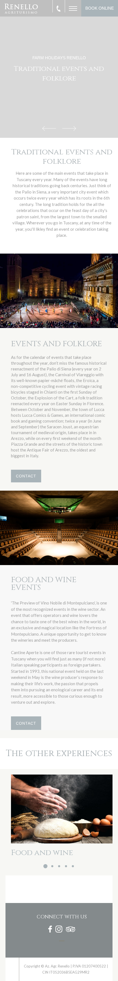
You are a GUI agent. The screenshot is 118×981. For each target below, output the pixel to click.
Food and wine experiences (42, 857)
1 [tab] (45, 866)
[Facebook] (50, 930)
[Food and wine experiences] (62, 809)
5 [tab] (72, 866)
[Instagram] (58, 930)
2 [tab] (52, 866)
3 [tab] (59, 866)
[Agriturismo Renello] (12, 969)
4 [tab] (66, 866)
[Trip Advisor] (70, 930)
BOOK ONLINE (99, 8)
